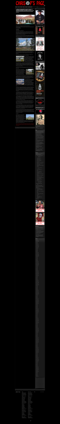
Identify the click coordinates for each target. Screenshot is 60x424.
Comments (18, 127)
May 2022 (37, 268)
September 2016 (37, 322)
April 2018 (37, 307)
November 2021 (37, 273)
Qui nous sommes (23, 409)
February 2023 (37, 261)
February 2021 (37, 280)
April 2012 (37, 365)
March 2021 (37, 279)
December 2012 (37, 359)
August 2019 (37, 294)
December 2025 (37, 240)
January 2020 (37, 291)
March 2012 (37, 366)
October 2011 (37, 370)
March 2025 (37, 243)
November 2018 (37, 301)
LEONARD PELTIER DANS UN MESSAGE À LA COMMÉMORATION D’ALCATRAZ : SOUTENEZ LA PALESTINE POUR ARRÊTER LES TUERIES (40, 232)
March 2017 (37, 317)
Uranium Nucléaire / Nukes (39, 180)
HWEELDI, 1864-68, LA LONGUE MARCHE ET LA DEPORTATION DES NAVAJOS (40, 137)
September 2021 (37, 275)
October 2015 (37, 331)
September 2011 (37, 371)
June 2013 (37, 354)
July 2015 (37, 333)
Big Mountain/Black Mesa (39, 159)
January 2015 (37, 338)
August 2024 (37, 248)
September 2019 (37, 293)
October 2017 (37, 312)
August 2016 (37, 323)
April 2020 (37, 288)
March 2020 (37, 289)
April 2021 (37, 278)
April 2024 (37, 251)
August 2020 (37, 285)
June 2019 (37, 295)
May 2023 (37, 259)
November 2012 (37, 360)
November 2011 (37, 369)
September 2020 (37, 284)
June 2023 (37, 258)
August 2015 (37, 332)
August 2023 (37, 256)
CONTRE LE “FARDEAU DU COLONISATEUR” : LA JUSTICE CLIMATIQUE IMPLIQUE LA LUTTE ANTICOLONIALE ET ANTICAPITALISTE (40, 135)
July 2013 (37, 353)
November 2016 (37, 320)
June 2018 (37, 305)
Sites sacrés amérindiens (27, 11)
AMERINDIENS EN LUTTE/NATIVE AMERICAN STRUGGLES (39, 154)
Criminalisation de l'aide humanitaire (40, 193)
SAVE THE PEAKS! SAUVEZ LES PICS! (40, 177)
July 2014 (37, 343)
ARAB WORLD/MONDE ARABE (39, 183)
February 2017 (37, 318)
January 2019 (37, 299)
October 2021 (37, 274)
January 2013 (37, 358)
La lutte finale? (38, 194)
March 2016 (37, 327)
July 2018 (37, 304)
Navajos (37, 170)
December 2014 (37, 339)
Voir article (37, 105)
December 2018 (37, 300)
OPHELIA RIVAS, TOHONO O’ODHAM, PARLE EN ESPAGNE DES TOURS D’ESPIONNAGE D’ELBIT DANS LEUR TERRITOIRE (39, 236)
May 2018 (37, 306)
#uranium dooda (19, 123)
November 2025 (37, 241)
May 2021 (37, 277)
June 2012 (37, 363)
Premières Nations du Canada (39, 176)
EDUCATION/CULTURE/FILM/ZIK (39, 185)
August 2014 (37, 342)
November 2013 (37, 350)
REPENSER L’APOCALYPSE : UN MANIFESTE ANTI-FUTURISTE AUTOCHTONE (39, 147)
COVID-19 (38, 192)
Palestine (38, 184)
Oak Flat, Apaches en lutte (39, 171)
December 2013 (37, 349)
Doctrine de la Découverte (39, 160)
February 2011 (37, 376)
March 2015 (37, 336)
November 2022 (37, 264)
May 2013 (37, 355)
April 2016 (37, 326)
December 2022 (37, 263)
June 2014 (37, 344)
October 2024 (37, 247)
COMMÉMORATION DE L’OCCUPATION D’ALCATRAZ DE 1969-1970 (39, 230)
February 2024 (37, 252)
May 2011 (37, 374)
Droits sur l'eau (38, 161)
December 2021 (37, 272)
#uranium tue (21, 123)
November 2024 (37, 246)
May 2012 (37, 364)
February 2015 (37, 337)
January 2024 (37, 253)
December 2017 (37, 310)
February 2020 (37, 290)
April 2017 (37, 316)
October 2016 (37, 321)
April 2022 (37, 269)
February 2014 (37, 347)
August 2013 (37, 352)
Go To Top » (43, 389)
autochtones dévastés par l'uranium (25, 123)
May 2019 (37, 296)
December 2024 (37, 245)
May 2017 (37, 315)
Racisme (37, 195)
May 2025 (37, 242)
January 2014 (37, 348)
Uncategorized (37, 198)
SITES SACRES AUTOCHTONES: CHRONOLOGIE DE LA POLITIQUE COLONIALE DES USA (39, 150)
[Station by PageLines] (30, 421)
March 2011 (37, 375)
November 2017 (37, 311)
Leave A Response (32, 127)
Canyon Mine (29, 123)
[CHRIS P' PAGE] (30, 5)
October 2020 (37, 283)
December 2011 (37, 368)
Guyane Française (38, 164)
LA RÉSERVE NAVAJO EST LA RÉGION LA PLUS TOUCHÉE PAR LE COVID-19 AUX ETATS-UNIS (40, 141)
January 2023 (37, 262)
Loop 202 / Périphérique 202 (39, 169)
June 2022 (37, 267)
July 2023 (37, 257)
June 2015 (37, 334)
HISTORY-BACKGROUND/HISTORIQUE (39, 186)
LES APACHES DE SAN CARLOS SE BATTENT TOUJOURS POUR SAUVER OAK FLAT (39, 228)
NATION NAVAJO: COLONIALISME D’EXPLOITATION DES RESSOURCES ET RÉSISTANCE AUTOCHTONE (40, 144)
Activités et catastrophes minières (22, 11)
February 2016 (37, 328)
